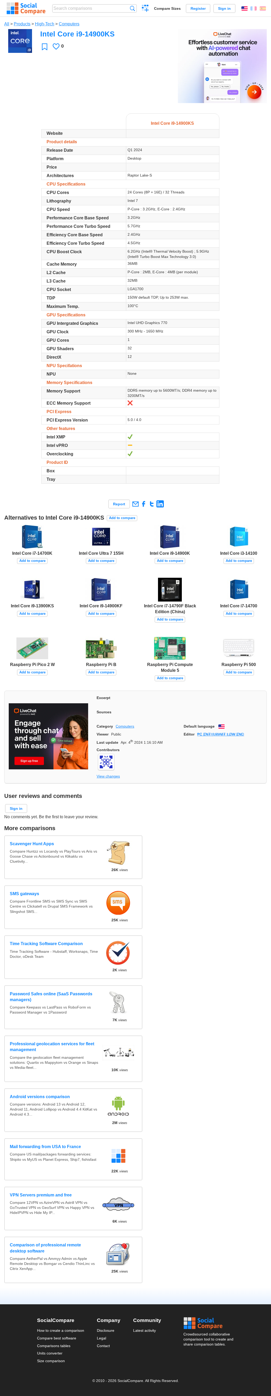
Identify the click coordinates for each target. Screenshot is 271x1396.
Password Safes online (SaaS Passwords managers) (51, 997)
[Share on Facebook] (143, 503)
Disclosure (105, 1330)
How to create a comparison (60, 1330)
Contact (103, 1346)
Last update (107, 742)
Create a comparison (145, 9)
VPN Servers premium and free (41, 1195)
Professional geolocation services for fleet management (52, 1047)
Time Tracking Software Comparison (46, 943)
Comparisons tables (53, 1346)
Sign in (224, 8)
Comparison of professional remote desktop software (45, 1248)
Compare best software (56, 1338)
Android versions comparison (40, 1096)
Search (132, 8)
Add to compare (122, 518)
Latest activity (144, 1330)
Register (198, 8)
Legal (101, 1338)
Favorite (44, 46)
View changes (108, 776)
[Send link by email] (135, 503)
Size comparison (51, 1361)
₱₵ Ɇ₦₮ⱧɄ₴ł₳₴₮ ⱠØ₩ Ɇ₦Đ (220, 734)
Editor (189, 734)
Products (22, 24)
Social (208, 1323)
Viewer (103, 734)
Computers (69, 24)
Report (119, 504)
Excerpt (103, 698)
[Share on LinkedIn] (160, 503)
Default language (199, 726)
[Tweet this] (151, 503)
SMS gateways (24, 893)
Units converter (49, 1353)
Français (253, 8)
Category (105, 726)
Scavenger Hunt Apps (32, 844)
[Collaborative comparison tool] (26, 8)
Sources (104, 712)
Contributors (108, 750)
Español (263, 8)
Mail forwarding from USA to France (45, 1146)
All (6, 24)
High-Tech (44, 24)
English (244, 8)
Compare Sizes (167, 8)
